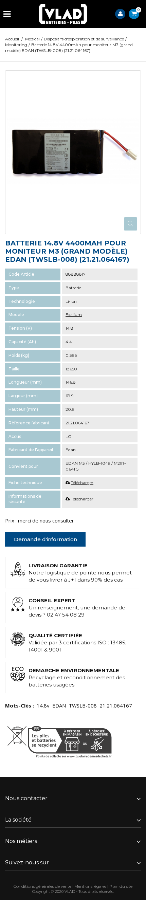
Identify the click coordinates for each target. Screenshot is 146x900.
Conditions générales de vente (42, 886)
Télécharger (82, 482)
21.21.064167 (115, 705)
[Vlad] (63, 14)
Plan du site (120, 886)
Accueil (12, 38)
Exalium (74, 314)
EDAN (59, 705)
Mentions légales (90, 886)
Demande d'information (45, 539)
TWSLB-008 (83, 705)
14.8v (43, 705)
